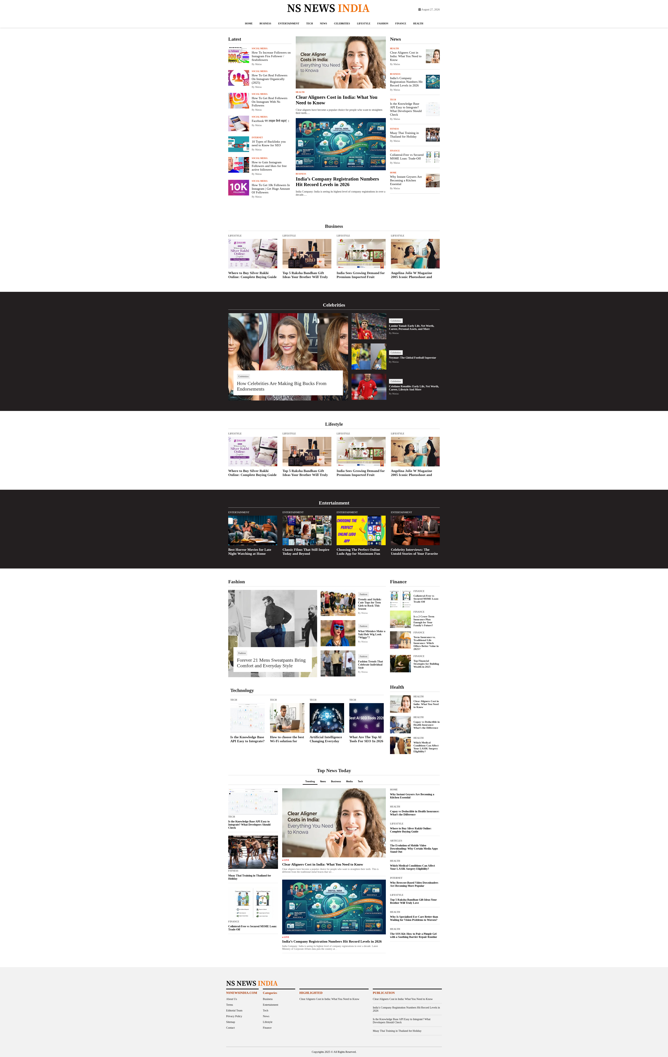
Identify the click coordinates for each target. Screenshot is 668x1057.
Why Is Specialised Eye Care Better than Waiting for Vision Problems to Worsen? (414, 918)
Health (418, 23)
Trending (310, 781)
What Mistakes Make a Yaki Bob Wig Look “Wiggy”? (371, 634)
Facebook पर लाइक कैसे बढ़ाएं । (270, 121)
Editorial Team (234, 1010)
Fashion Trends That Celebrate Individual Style (370, 664)
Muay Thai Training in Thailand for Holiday (404, 134)
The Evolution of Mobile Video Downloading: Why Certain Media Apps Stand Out (414, 848)
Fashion (382, 23)
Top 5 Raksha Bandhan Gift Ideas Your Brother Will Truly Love (305, 275)
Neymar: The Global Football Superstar (412, 357)
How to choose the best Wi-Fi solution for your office (287, 739)
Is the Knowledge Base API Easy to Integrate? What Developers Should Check (406, 109)
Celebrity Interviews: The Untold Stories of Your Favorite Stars (414, 552)
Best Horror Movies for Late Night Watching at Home (249, 551)
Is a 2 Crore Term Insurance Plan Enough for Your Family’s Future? (423, 621)
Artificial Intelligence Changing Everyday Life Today (326, 739)
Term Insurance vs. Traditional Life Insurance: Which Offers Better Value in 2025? (426, 643)
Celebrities (342, 23)
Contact (230, 1027)
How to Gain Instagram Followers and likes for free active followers (269, 166)
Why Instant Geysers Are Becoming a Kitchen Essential (406, 180)
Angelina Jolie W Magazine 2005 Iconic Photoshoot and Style (411, 275)
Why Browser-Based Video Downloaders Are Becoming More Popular (414, 884)
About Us (231, 999)
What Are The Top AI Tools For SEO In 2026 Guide (366, 739)
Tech (309, 23)
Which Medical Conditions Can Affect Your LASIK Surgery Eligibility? (426, 747)
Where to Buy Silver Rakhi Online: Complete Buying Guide (252, 275)
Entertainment (288, 23)
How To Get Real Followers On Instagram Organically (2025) (269, 79)
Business (265, 23)
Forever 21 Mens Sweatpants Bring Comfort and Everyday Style (271, 662)
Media (349, 781)
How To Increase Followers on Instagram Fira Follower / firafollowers (271, 56)
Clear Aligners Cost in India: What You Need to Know (406, 56)
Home (249, 23)
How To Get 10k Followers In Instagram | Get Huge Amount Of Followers (271, 188)
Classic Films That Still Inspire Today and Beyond (306, 551)
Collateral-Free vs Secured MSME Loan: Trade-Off (407, 156)
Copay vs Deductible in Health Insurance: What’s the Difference (426, 724)
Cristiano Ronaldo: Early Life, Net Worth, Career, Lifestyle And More (414, 388)
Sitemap (230, 1021)
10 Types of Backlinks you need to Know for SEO (269, 143)
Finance (400, 23)
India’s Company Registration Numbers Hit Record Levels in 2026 (337, 181)
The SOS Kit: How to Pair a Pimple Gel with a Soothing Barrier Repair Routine (413, 935)
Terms (229, 1004)
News (323, 23)
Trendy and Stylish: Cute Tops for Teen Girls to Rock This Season (369, 604)
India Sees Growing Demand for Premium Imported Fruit (361, 275)
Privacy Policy (234, 1016)
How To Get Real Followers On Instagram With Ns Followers (269, 101)
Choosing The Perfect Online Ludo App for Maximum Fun (358, 551)
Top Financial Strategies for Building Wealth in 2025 (426, 663)
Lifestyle (363, 23)
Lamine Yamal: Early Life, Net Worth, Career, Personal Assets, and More (411, 327)
